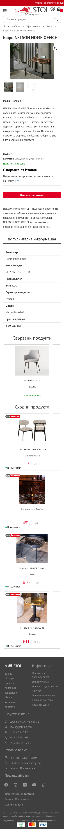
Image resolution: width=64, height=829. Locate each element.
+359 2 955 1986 (19, 737)
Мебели (25, 158)
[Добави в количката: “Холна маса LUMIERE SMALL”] (24, 555)
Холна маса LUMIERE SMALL (32, 568)
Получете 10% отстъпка (17, 799)
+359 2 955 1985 (19, 732)
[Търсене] (56, 19)
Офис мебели (37, 158)
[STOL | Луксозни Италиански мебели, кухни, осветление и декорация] (4, 26)
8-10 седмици (13, 325)
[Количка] (59, 9)
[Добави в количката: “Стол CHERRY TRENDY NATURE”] (24, 436)
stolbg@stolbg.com (21, 727)
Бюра (17, 158)
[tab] (32, 239)
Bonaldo (16, 101)
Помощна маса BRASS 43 (32, 628)
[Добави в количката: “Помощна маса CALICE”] (24, 495)
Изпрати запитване (32, 195)
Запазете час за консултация (19, 794)
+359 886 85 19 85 (20, 742)
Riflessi (32, 574)
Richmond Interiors (32, 456)
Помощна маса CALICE (32, 509)
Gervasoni (32, 634)
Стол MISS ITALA (32, 381)
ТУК (17, 181)
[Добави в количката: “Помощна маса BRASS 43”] (24, 614)
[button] (27, 367)
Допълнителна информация (32, 239)
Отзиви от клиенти (14, 804)
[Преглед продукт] (34, 367)
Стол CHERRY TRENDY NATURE (32, 450)
